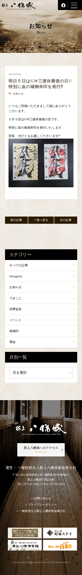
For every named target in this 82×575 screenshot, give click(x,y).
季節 (12, 342)
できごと (15, 298)
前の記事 (16, 220)
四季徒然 (15, 309)
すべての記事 (18, 265)
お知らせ (15, 287)
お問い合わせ (42, 498)
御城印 (14, 331)
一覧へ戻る (41, 220)
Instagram (15, 276)
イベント (15, 320)
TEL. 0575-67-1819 (28, 484)
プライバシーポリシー (42, 504)
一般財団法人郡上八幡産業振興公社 (42, 511)
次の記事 (66, 220)
